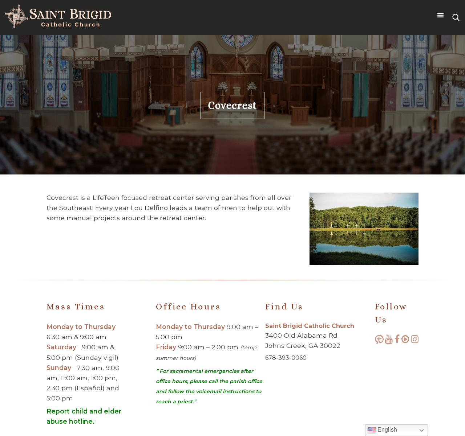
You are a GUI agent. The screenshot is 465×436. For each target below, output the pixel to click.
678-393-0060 (286, 357)
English (386, 430)
